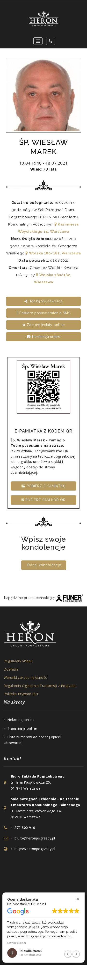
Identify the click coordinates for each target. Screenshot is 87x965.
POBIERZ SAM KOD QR (44, 500)
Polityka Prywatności (21, 694)
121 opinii (38, 904)
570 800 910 (24, 827)
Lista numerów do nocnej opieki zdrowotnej (32, 740)
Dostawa (11, 669)
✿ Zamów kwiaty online (43, 325)
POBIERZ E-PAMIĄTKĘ (45, 486)
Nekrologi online (21, 719)
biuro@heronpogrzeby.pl (34, 838)
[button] (78, 899)
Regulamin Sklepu (18, 661)
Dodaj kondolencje (44, 565)
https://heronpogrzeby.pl (34, 848)
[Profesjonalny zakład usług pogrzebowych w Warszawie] (43, 19)
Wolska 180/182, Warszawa (54, 253)
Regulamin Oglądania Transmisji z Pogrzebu (40, 685)
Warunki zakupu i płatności (26, 677)
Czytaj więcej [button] (16, 943)
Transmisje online (22, 728)
